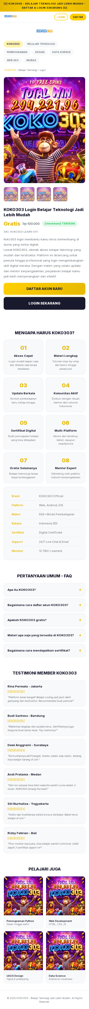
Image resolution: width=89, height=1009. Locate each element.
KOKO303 (10, 70)
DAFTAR (78, 17)
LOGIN (61, 17)
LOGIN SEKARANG (44, 303)
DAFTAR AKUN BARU (44, 289)
